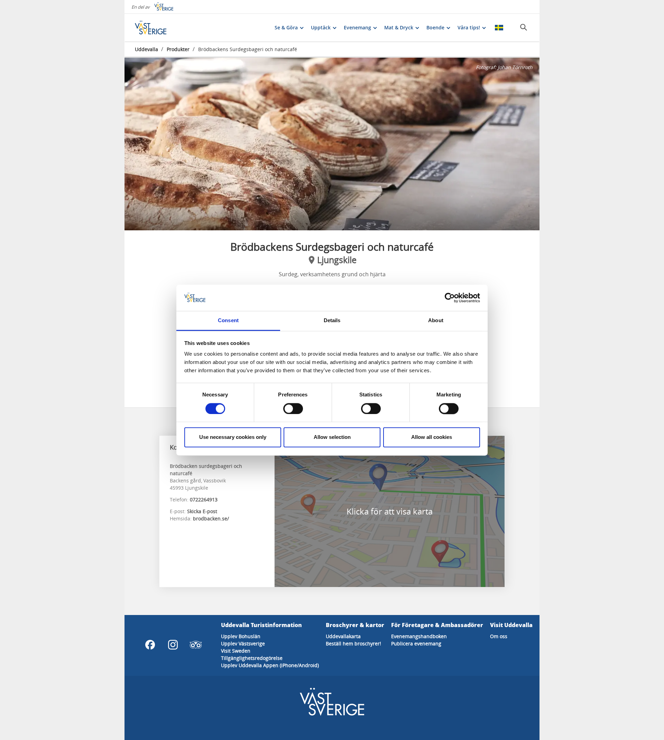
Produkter (178, 49)
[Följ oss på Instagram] (173, 644)
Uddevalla (146, 49)
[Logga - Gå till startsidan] (159, 28)
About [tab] (435, 321)
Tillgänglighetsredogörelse (252, 658)
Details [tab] (332, 321)
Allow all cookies (431, 437)
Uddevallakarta (343, 636)
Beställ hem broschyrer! (353, 643)
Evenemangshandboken (419, 636)
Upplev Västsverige (243, 643)
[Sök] (523, 27)
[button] (332, 144)
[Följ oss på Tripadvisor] (195, 644)
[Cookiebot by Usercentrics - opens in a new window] (449, 297)
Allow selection (332, 437)
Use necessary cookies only (232, 437)
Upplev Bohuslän (240, 636)
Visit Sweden (235, 650)
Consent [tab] (228, 321)
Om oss (498, 636)
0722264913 (204, 499)
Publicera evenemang (416, 643)
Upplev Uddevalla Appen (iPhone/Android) (270, 665)
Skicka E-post (202, 511)
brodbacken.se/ (211, 518)
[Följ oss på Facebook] (150, 644)
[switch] (293, 408)
